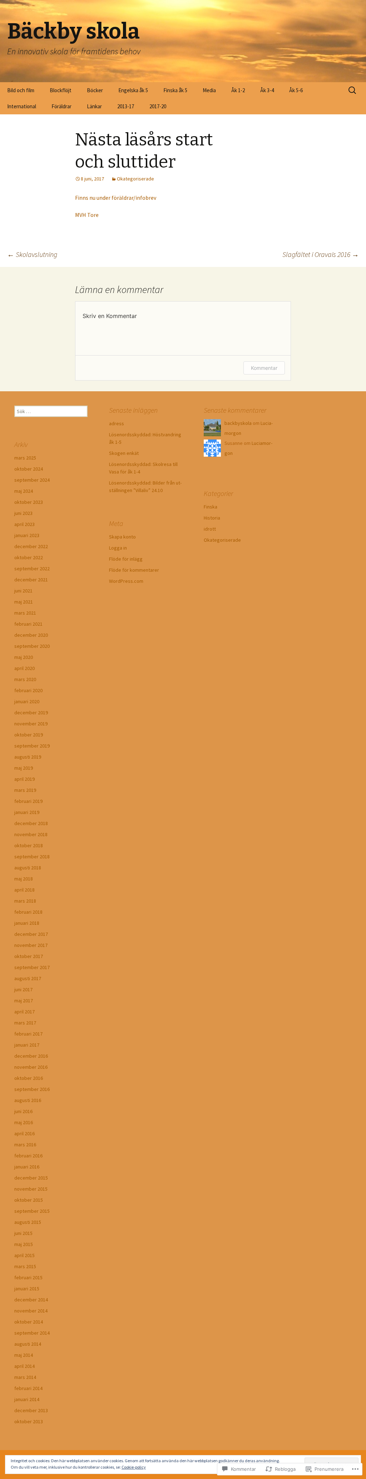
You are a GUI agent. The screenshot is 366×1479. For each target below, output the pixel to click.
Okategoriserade (135, 178)
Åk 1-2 (238, 90)
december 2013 (31, 1410)
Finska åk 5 (175, 90)
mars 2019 (25, 790)
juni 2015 (23, 1233)
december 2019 (31, 712)
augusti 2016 (27, 1100)
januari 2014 (26, 1399)
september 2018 (32, 856)
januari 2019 (26, 812)
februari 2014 (28, 1388)
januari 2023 (26, 535)
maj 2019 (23, 768)
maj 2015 (23, 1244)
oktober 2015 (28, 1200)
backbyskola (238, 423)
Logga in (118, 548)
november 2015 (31, 1189)
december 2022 (31, 546)
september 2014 (32, 1333)
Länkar (94, 106)
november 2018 (31, 834)
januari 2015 (26, 1288)
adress (116, 423)
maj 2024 (23, 491)
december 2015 (31, 1178)
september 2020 (32, 646)
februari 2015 (28, 1277)
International (21, 106)
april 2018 (24, 890)
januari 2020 (26, 701)
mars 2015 (25, 1266)
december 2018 (31, 823)
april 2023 (24, 524)
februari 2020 (28, 690)
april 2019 (24, 779)
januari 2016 (26, 1166)
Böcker (95, 90)
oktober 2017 (28, 956)
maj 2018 (23, 878)
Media (209, 90)
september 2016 (32, 1089)
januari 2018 (26, 923)
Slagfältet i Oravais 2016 (320, 254)
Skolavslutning (32, 254)
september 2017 (32, 967)
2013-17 (125, 106)
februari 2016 (28, 1155)
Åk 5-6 (296, 90)
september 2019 (32, 746)
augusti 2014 (27, 1344)
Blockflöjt (60, 90)
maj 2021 (23, 602)
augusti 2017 (27, 978)
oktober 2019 (28, 734)
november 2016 (31, 1067)
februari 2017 (28, 1034)
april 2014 (24, 1366)
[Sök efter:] (353, 90)
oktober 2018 (28, 845)
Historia (212, 518)
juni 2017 (23, 989)
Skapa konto (122, 536)
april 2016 (24, 1133)
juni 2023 (23, 513)
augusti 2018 (27, 867)
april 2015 (24, 1255)
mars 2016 (25, 1144)
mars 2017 (25, 1022)
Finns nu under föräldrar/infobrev (115, 197)
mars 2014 (25, 1377)
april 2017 (24, 1011)
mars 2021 (25, 613)
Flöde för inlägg (126, 559)
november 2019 (31, 723)
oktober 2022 (28, 557)
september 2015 (32, 1211)
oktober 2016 (28, 1078)
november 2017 (31, 945)
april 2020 (24, 668)
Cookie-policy (134, 1467)
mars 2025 (25, 458)
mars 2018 (25, 901)
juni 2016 (23, 1111)
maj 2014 (23, 1355)
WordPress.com (126, 581)
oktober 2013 (28, 1421)
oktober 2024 (28, 469)
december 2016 (31, 1056)
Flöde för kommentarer (134, 570)
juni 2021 (23, 590)
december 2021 (31, 579)
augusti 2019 (27, 757)
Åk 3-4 (267, 90)
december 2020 (31, 635)
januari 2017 (26, 1045)
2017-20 (157, 106)
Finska (210, 506)
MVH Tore (87, 214)
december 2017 (31, 934)
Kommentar (264, 368)
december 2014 (31, 1299)
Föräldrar (61, 106)
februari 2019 (28, 801)
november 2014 (31, 1310)
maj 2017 (23, 1000)
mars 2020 (25, 679)
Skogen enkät (124, 453)
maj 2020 (23, 657)
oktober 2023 (28, 502)
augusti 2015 (27, 1222)
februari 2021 (28, 624)
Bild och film (20, 90)
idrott (210, 529)
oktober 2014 (28, 1322)
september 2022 (32, 568)
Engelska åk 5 (133, 90)
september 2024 (32, 480)
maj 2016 (23, 1122)
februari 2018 (28, 912)
